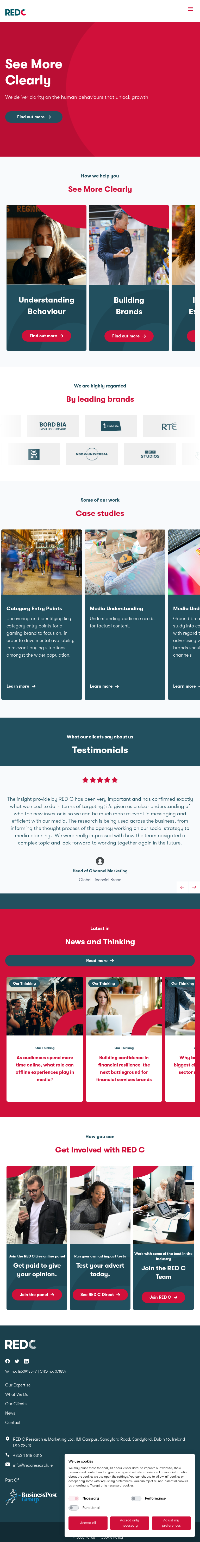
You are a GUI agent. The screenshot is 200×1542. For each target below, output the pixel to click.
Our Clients (16, 1404)
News (10, 1413)
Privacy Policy (83, 1537)
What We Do (16, 1394)
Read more (97, 960)
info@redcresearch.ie (33, 1465)
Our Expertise (17, 1385)
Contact (13, 1422)
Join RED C (160, 1297)
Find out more (31, 117)
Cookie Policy (112, 1537)
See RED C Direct (97, 1294)
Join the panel (34, 1294)
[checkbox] (73, 1498)
